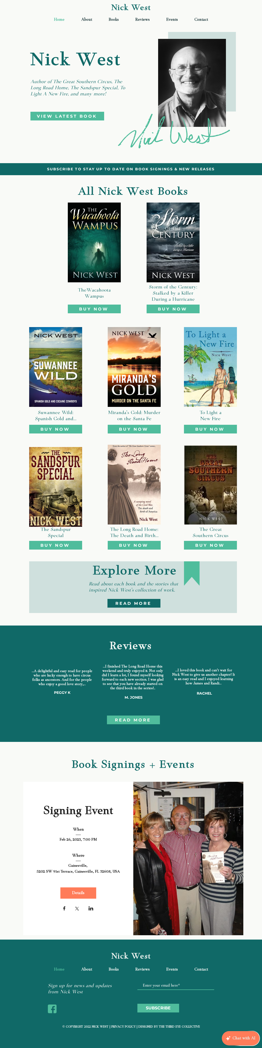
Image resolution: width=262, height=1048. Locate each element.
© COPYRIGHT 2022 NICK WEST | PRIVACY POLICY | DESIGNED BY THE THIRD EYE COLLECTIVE (131, 1026)
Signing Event (78, 811)
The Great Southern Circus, (83, 81)
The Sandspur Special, (95, 88)
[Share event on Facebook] (64, 908)
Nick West (131, 8)
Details (78, 893)
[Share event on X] (77, 909)
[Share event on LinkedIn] (91, 908)
